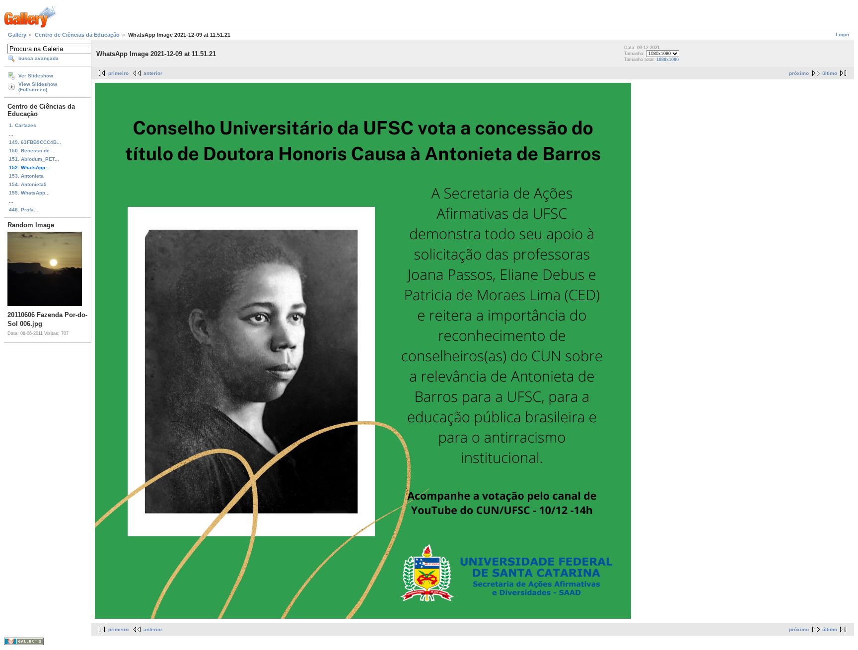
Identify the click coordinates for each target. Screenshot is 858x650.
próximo (799, 73)
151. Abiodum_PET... (34, 159)
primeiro (118, 73)
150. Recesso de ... (32, 150)
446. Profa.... (24, 209)
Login (842, 34)
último (829, 73)
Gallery (17, 35)
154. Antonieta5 (28, 184)
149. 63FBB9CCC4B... (35, 142)
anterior (152, 73)
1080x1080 (667, 59)
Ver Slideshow (35, 75)
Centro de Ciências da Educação (77, 35)
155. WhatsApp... (29, 192)
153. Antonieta (26, 176)
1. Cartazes (22, 125)
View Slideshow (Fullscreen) (37, 86)
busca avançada (38, 58)
